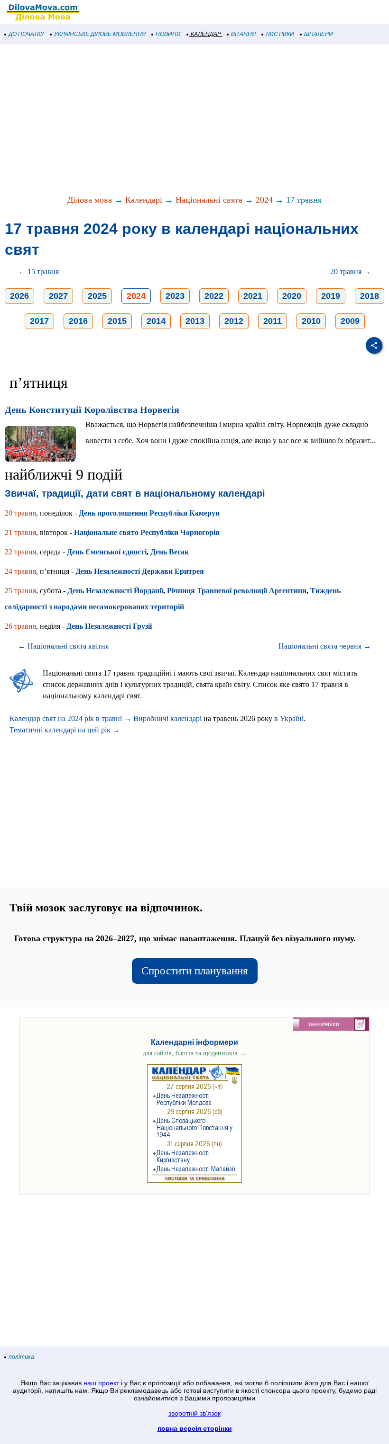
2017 (39, 321)
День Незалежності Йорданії (115, 591)
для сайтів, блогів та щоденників (194, 1053)
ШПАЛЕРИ (318, 34)
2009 (350, 321)
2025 (97, 296)
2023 (175, 296)
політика (21, 1357)
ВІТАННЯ (243, 34)
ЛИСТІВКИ (280, 34)
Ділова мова (89, 200)
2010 (311, 321)
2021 (252, 296)
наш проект (101, 1383)
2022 (213, 296)
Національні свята (209, 200)
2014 (156, 321)
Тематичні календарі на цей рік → (64, 730)
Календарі (143, 200)
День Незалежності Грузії (109, 626)
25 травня (20, 591)
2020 (291, 296)
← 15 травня (38, 271)
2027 (58, 296)
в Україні (289, 718)
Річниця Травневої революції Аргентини (236, 591)
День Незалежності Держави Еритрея (139, 571)
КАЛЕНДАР (205, 34)
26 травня (20, 626)
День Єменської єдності (107, 552)
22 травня (20, 552)
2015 (117, 321)
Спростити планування (194, 971)
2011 (272, 321)
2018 (369, 296)
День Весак (169, 552)
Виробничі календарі (167, 718)
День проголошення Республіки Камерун (149, 513)
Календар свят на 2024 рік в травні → (70, 718)
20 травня (20, 513)
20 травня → (350, 271)
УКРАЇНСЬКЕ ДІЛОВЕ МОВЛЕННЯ (100, 34)
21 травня (20, 532)
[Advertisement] (194, 120)
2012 (233, 321)
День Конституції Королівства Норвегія (92, 409)
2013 (194, 321)
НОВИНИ (168, 34)
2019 (330, 296)
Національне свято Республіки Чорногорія (147, 532)
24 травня (20, 571)
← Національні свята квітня (63, 646)
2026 (19, 296)
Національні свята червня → (324, 646)
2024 (264, 200)
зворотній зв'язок (194, 1413)
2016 (78, 321)
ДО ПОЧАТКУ (26, 34)
